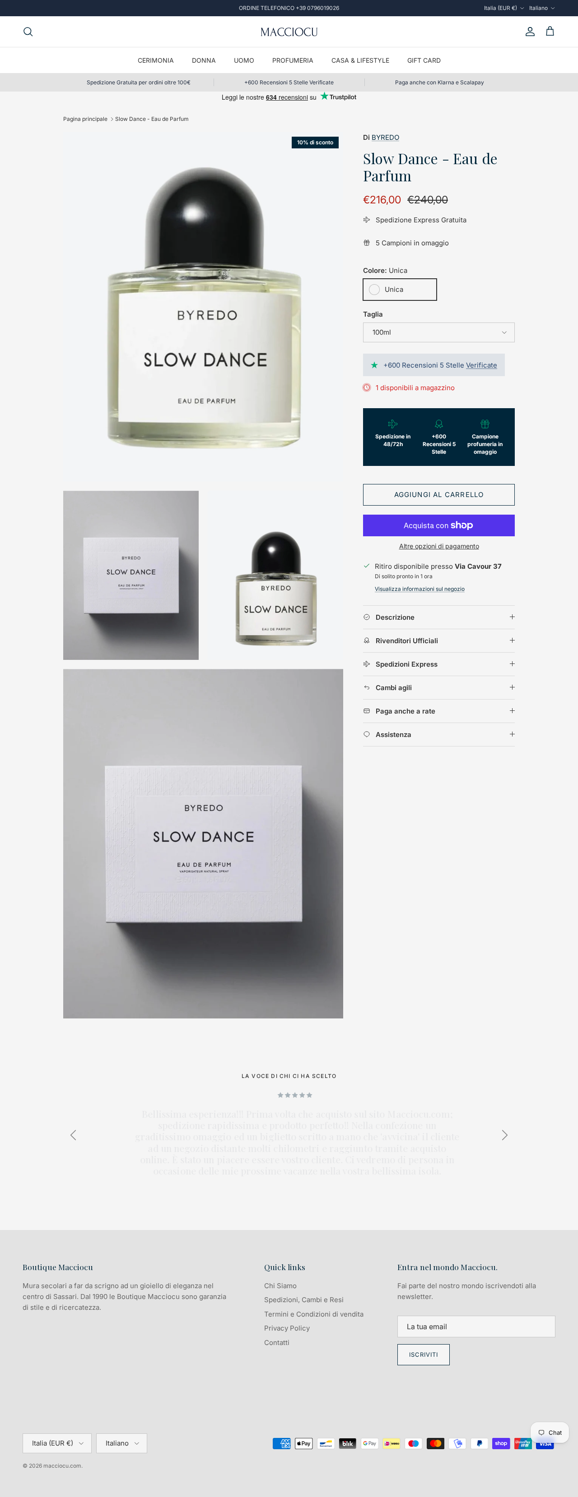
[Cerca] (28, 31)
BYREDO (385, 137)
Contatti (276, 1342)
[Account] (528, 31)
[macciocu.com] (289, 31)
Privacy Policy (287, 1328)
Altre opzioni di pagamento (439, 546)
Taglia (373, 314)
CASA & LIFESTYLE (360, 60)
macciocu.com (62, 1465)
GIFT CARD (424, 60)
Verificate (481, 365)
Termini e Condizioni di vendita (314, 1314)
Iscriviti (423, 1354)
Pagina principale (85, 118)
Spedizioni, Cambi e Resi (304, 1299)
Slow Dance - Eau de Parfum (152, 118)
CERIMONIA (156, 60)
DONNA (204, 60)
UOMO (244, 60)
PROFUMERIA (292, 60)
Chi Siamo (280, 1285)
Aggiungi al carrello (439, 494)
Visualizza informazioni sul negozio (420, 588)
